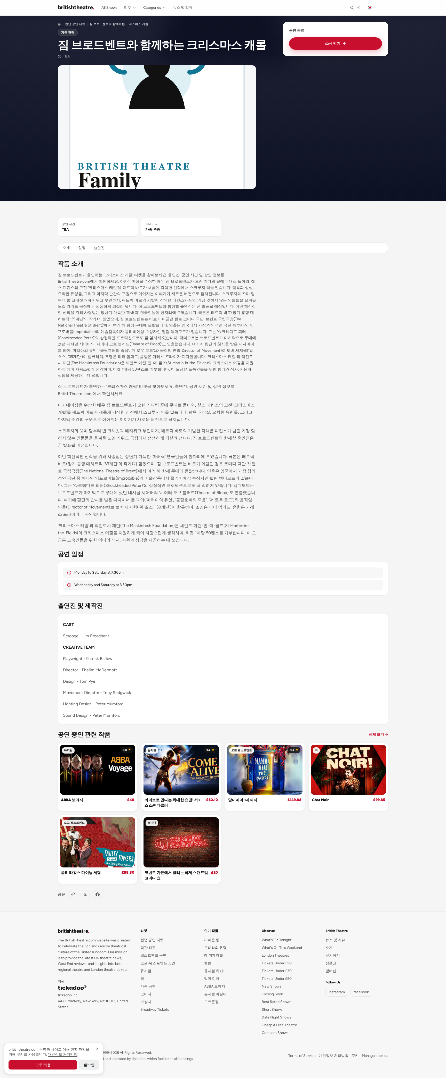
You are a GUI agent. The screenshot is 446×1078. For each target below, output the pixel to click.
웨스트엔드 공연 (153, 955)
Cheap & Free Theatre (279, 1025)
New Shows (271, 986)
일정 (81, 248)
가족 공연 (148, 986)
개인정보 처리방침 (333, 1056)
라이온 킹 (211, 940)
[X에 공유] (85, 894)
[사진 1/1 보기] (157, 127)
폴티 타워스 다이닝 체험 (81, 872)
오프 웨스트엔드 (241, 750)
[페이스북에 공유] (97, 894)
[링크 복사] (72, 894)
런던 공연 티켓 (75, 24)
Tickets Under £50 (277, 978)
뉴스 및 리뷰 (183, 7)
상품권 (330, 963)
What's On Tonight (276, 940)
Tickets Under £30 (277, 971)
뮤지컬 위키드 (215, 971)
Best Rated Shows (276, 1002)
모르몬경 (211, 1002)
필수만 (89, 1065)
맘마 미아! (212, 978)
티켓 (127, 7)
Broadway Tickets (154, 1009)
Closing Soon (272, 994)
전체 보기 (378, 734)
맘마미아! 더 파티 (242, 800)
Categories (152, 7)
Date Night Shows (276, 1017)
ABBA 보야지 (72, 800)
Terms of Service (302, 1056)
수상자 (145, 1002)
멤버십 (330, 971)
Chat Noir (320, 800)
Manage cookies (375, 1056)
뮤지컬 (68, 750)
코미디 (152, 822)
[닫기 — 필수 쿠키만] (97, 1048)
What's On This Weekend (282, 948)
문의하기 (332, 955)
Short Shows (272, 1009)
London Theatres (275, 955)
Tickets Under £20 (277, 963)
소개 (66, 248)
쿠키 (355, 1056)
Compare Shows (275, 1033)
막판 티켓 (148, 948)
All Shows (109, 7)
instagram (337, 992)
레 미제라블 (213, 955)
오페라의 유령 (215, 948)
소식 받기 (335, 43)
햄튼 (207, 963)
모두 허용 (43, 1065)
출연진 (99, 248)
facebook (361, 992)
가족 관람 (67, 32)
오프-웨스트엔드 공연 (157, 963)
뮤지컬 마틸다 (215, 994)
